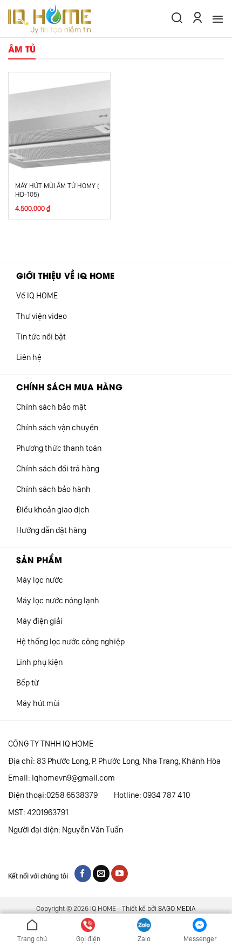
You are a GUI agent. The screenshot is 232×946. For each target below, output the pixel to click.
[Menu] (217, 19)
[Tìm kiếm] (176, 18)
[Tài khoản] (197, 18)
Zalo (144, 939)
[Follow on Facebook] (82, 873)
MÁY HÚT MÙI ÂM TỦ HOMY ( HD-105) (57, 190)
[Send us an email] (101, 873)
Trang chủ (32, 939)
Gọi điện (88, 939)
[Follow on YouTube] (119, 873)
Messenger (199, 939)
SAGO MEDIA (177, 908)
